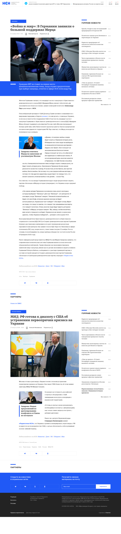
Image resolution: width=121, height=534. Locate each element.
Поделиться (43, 34)
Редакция (13, 497)
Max (63, 266)
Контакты (13, 500)
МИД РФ (50, 447)
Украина (34, 447)
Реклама (13, 503)
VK (52, 266)
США (39, 447)
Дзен (47, 266)
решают (45, 116)
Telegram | (58, 266)
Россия (44, 447)
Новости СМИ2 (15, 303)
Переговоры (27, 447)
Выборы (25, 276)
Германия (32, 276)
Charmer (108, 513)
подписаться (103, 486)
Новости (41, 266)
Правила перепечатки (17, 513)
